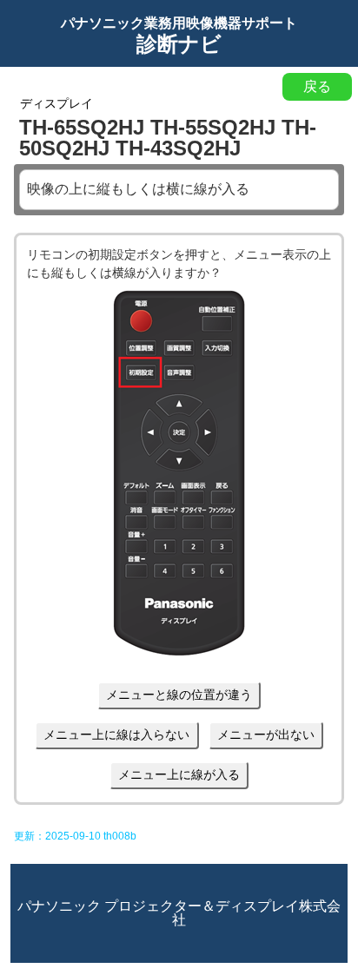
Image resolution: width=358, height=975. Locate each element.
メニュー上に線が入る (179, 774)
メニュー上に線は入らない (116, 734)
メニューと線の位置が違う (179, 695)
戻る (317, 86)
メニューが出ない (266, 734)
